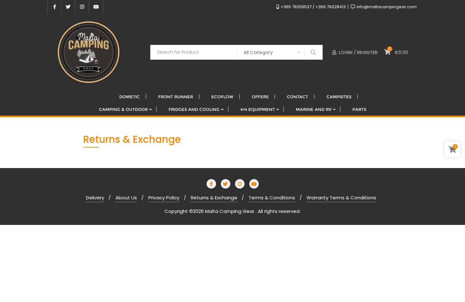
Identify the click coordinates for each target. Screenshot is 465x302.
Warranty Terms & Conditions (341, 197)
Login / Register (358, 52)
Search (313, 52)
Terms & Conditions (272, 197)
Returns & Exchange (214, 197)
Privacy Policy (163, 197)
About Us (126, 197)
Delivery (95, 197)
